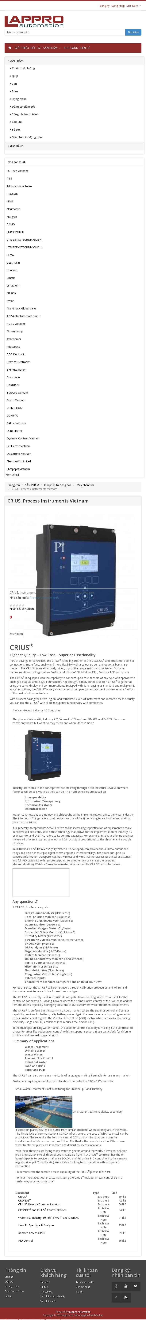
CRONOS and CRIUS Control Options (42, 1210)
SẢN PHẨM (51, 48)
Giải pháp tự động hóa (27, 137)
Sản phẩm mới (48, 1301)
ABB (9, 178)
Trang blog (46, 1291)
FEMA (10, 255)
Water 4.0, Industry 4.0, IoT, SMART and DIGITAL (48, 1217)
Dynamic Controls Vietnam (23, 438)
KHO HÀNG (71, 48)
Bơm (15, 91)
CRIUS (22, 1196)
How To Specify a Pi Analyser (36, 1225)
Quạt (15, 76)
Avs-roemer (14, 339)
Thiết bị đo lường (23, 68)
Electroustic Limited (19, 461)
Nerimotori (13, 209)
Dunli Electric (14, 431)
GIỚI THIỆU (22, 48)
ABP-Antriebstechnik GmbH (23, 316)
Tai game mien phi (11, 1318)
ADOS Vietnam (16, 324)
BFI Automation (16, 369)
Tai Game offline (31, 1318)
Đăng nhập (118, 5)
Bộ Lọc (16, 129)
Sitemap (9, 1277)
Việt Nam (133, 5)
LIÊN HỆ (85, 48)
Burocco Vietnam (17, 392)
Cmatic (11, 278)
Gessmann (13, 262)
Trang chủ (13, 485)
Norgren (12, 216)
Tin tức (44, 1286)
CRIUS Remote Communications (39, 1204)
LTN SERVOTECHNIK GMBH (24, 239)
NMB (10, 201)
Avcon (10, 301)
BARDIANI (13, 385)
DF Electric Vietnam (19, 446)
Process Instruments (44, 598)
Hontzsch (12, 270)
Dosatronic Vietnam (19, 453)
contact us (46, 1181)
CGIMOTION (14, 408)
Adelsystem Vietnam (19, 186)
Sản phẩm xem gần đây (52, 1296)
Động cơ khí (19, 99)
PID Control (25, 1240)
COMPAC (12, 415)
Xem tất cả (12, 475)
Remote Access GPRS (31, 1233)
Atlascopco (13, 346)
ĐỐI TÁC (36, 48)
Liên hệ (8, 1296)
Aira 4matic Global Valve (21, 308)
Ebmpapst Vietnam (18, 469)
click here (104, 1172)
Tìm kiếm (133, 32)
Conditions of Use (14, 1291)
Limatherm (13, 285)
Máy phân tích (85, 485)
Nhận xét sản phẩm (22, 608)
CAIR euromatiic (16, 423)
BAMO (11, 224)
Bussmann (13, 377)
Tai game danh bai (50, 1318)
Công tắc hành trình (25, 114)
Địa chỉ (79, 1291)
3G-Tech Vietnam (17, 171)
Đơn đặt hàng (83, 1286)
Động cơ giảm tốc (23, 106)
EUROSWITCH (15, 232)
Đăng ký (105, 5)
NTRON (11, 293)
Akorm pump (15, 331)
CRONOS (24, 1200)
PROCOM (12, 194)
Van (14, 83)
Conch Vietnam (16, 400)
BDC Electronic (16, 354)
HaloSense (43, 849)
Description (16, 634)
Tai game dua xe (70, 1318)
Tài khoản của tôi (85, 1282)
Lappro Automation (79, 1312)
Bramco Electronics (19, 362)
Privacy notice (12, 1286)
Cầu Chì (17, 122)
